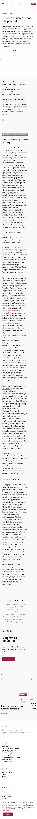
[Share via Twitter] (3, 631)
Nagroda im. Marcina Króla (10, 748)
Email (4, 774)
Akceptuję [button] (7, 814)
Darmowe (5, 13)
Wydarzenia (5, 746)
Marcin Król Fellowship (9, 750)
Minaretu (5, 150)
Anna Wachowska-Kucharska (17, 51)
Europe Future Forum (8, 755)
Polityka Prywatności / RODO (11, 757)
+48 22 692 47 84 (7, 772)
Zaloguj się (33, 3)
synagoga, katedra (9, 197)
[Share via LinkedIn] (11, 631)
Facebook (5, 779)
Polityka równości (7, 761)
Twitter (4, 776)
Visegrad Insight (7, 754)
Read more (26, 43)
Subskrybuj (8, 659)
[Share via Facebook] (7, 631)
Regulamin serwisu (7, 759)
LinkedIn (4, 778)
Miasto (12, 13)
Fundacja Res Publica (8, 752)
